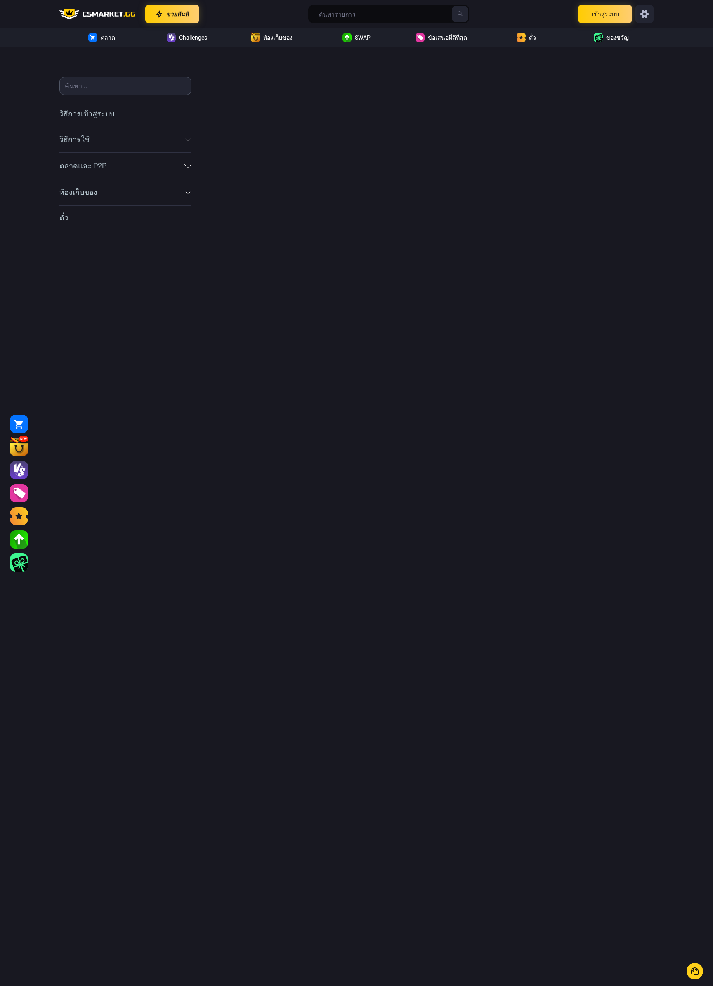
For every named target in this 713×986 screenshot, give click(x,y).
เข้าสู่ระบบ (605, 14)
